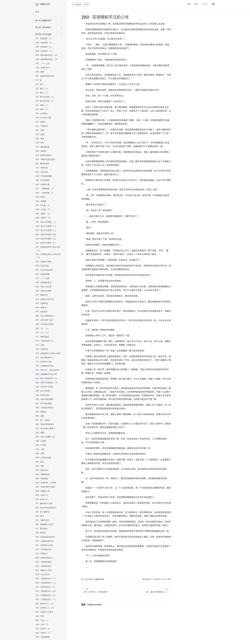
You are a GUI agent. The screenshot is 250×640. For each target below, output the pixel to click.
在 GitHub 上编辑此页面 (94, 579)
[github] (213, 4)
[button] (61, 20)
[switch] (205, 4)
